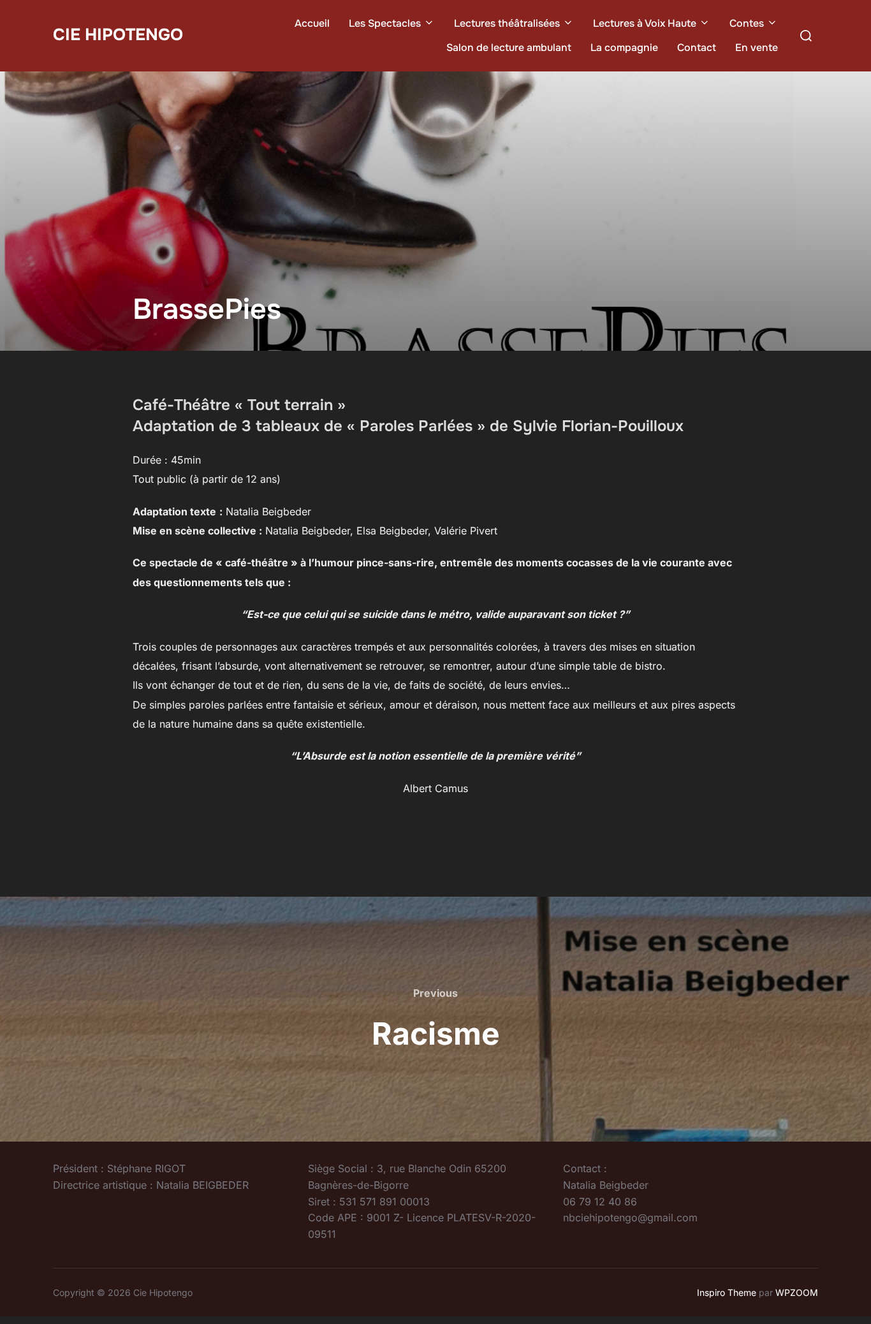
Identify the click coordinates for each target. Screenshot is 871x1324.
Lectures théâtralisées (507, 23)
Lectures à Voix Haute (644, 23)
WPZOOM (796, 1292)
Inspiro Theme (726, 1292)
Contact (696, 47)
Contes (746, 23)
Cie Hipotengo (118, 34)
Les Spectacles (385, 23)
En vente (756, 47)
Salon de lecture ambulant (508, 47)
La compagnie (624, 47)
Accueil (312, 23)
